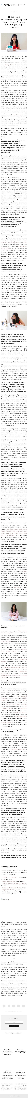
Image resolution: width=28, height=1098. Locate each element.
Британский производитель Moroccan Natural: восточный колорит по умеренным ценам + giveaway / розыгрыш (7, 1074)
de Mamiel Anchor (6, 722)
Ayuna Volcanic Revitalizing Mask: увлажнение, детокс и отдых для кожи (7, 1052)
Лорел (9, 791)
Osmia (25, 571)
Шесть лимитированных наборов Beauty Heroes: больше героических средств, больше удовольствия (20, 1074)
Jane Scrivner (17, 587)
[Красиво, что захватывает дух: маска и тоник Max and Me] (20, 1041)
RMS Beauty (14, 749)
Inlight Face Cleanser (10, 877)
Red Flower (15, 242)
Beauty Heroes (9, 65)
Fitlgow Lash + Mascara (8, 890)
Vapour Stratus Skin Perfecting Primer (14, 884)
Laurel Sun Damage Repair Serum (17, 529)
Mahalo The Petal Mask (8, 531)
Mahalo (24, 242)
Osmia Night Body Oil (20, 712)
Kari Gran (17, 561)
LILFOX (8, 248)
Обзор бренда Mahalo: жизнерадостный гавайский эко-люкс (7, 1088)
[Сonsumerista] (14, 6)
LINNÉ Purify (21, 700)
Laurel (10, 242)
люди (20, 1011)
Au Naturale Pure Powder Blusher (11, 888)
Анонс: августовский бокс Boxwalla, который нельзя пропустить (20, 1087)
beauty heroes (10, 1011)
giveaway (16, 1011)
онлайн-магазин (18, 115)
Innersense (23, 708)
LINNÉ (3, 248)
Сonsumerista (16, 1095)
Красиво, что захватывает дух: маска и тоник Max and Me (20, 1051)
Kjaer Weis (22, 749)
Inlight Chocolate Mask (8, 881)
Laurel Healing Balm (21, 716)
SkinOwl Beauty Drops (13, 704)
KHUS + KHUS (22, 246)
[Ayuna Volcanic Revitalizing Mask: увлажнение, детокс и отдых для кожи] (7, 1041)
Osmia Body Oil (10, 533)
